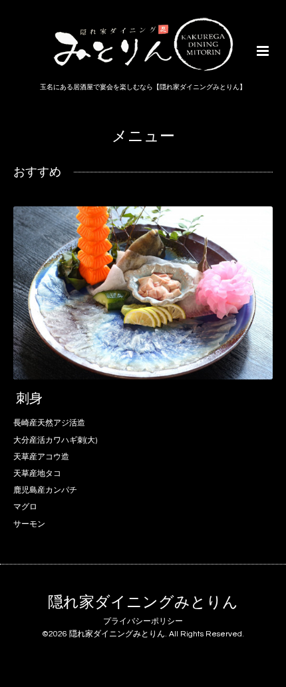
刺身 (29, 398)
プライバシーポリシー (143, 621)
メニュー (143, 136)
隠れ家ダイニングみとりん (143, 602)
